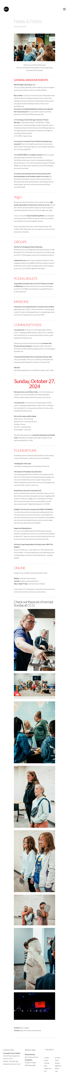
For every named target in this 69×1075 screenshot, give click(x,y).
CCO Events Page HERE (23, 149)
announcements (36, 1030)
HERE (29, 218)
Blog (45, 1066)
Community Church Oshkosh (36, 584)
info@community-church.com (11, 1064)
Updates (26, 1028)
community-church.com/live (28, 578)
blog (21, 1030)
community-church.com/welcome (45, 589)
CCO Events (38, 210)
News (21, 1028)
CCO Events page (25, 255)
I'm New (46, 1058)
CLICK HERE (18, 136)
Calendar (46, 1063)
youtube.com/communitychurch (29, 581)
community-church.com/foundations (39, 458)
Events (46, 1060)
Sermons (57, 1058)
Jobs (56, 1071)
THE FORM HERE (27, 114)
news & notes (27, 1030)
